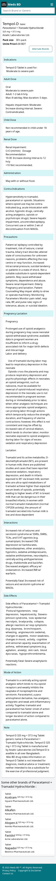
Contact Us (7, 873)
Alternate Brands (40, 48)
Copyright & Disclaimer (29, 870)
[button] (41, 48)
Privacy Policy (9, 870)
